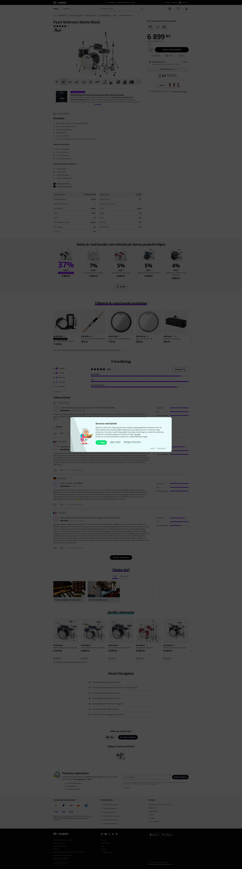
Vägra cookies (115, 442)
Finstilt (152, 448)
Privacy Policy (161, 448)
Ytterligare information (132, 442)
